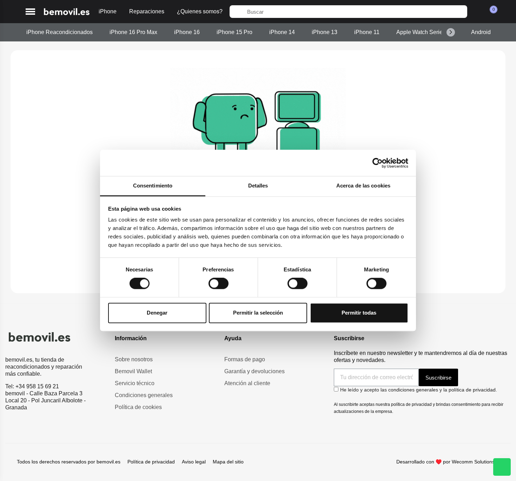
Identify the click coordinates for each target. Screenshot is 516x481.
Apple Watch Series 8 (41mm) (433, 32)
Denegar (157, 313)
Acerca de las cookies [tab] (363, 186)
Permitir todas (359, 313)
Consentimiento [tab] (152, 186)
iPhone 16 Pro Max (133, 32)
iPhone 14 (282, 32)
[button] (30, 12)
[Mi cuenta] (476, 11)
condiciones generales (413, 390)
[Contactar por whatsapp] (502, 467)
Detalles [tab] (258, 186)
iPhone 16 (187, 32)
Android (481, 32)
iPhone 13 (324, 32)
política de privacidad (472, 390)
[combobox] (348, 11)
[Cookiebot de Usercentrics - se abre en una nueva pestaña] (377, 163)
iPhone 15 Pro (234, 32)
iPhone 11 (366, 32)
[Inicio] (67, 11)
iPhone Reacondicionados (59, 32)
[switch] (219, 283)
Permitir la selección (258, 313)
